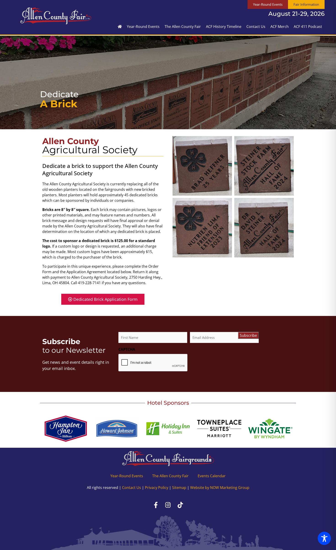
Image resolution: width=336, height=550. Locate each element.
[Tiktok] (180, 505)
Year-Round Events (143, 26)
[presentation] (153, 363)
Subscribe (248, 335)
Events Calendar (212, 475)
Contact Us (255, 26)
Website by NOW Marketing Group (219, 487)
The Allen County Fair (183, 26)
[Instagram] (168, 505)
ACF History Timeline (223, 26)
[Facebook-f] (155, 505)
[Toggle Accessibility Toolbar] (324, 538)
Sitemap (179, 487)
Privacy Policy (156, 487)
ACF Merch (279, 26)
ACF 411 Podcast (308, 26)
